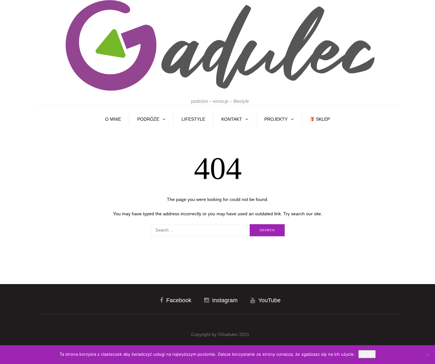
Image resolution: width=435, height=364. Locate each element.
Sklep (322, 119)
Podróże (148, 119)
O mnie (113, 119)
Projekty (276, 119)
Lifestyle (193, 119)
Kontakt (231, 119)
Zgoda (367, 354)
